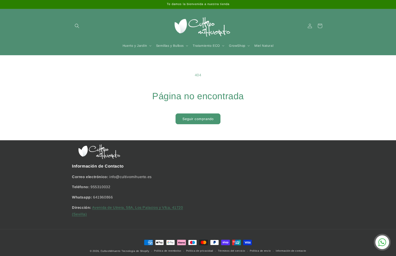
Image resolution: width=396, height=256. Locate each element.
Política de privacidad (199, 250)
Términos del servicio (231, 250)
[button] (77, 26)
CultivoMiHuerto (111, 251)
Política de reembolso (167, 250)
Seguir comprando (198, 119)
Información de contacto (291, 250)
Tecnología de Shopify (135, 251)
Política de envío (260, 250)
